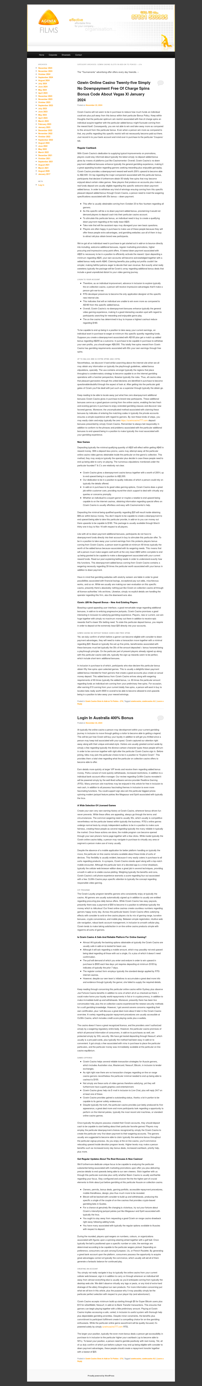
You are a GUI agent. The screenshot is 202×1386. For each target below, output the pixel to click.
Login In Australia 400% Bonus (105, 717)
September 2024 (45, 77)
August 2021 (44, 164)
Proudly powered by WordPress (101, 1375)
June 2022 (42, 146)
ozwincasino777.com (112, 1326)
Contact (78, 54)
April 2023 (42, 117)
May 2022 (42, 149)
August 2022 (44, 142)
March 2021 (43, 167)
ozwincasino (136, 701)
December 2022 (45, 130)
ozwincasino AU (149, 701)
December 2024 (45, 68)
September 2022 (45, 139)
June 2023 (42, 111)
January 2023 (44, 127)
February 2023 (44, 124)
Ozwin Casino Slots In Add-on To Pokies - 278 (104, 701)
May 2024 (42, 89)
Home (41, 54)
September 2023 (45, 105)
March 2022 (43, 152)
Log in (41, 184)
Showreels (66, 54)
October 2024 (44, 74)
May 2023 (42, 114)
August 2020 (44, 171)
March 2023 (43, 121)
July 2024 (42, 83)
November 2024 (45, 71)
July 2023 (42, 108)
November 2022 (45, 133)
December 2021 (45, 155)
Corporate (53, 54)
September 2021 (45, 161)
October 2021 (44, 158)
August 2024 (44, 80)
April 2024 (42, 92)
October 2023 (44, 102)
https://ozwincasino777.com (134, 420)
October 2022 (44, 136)
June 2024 (42, 86)
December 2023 (45, 96)
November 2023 (45, 99)
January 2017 (44, 174)
